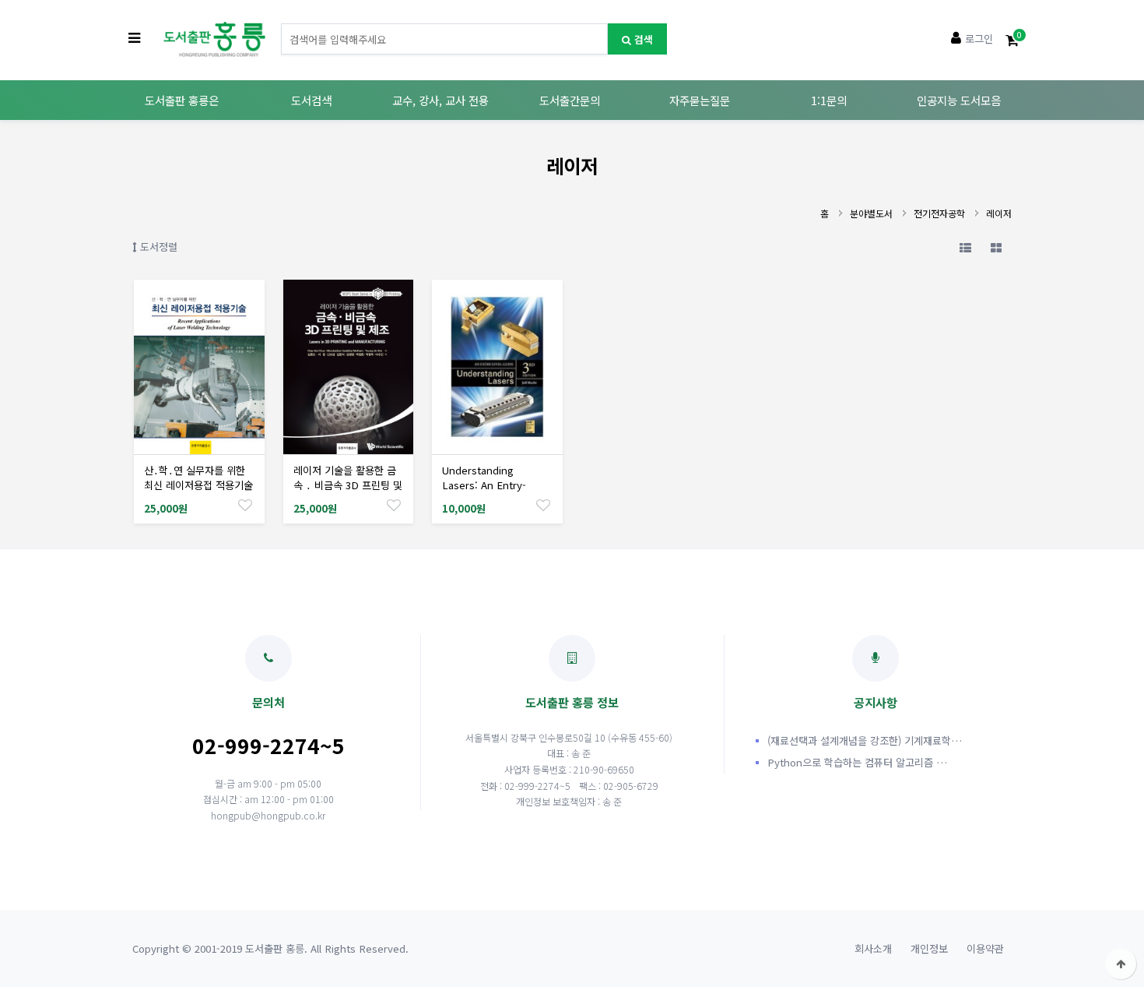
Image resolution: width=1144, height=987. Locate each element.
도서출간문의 (569, 100)
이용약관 (985, 948)
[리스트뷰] (965, 247)
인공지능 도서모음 (959, 100)
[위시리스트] (245, 504)
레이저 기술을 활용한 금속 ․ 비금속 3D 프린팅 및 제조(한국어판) (347, 485)
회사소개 (873, 948)
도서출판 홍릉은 (182, 100)
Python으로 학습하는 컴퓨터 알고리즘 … (857, 762)
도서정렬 (157, 246)
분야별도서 (871, 213)
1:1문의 (829, 100)
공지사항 (875, 701)
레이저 (999, 213)
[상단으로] (1120, 963)
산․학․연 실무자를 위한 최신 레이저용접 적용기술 (198, 477)
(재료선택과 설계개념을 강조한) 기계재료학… (864, 740)
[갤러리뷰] (996, 247)
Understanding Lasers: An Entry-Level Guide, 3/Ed (484, 485)
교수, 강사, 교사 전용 (440, 100)
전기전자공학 (939, 213)
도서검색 (311, 100)
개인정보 (929, 948)
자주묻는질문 (699, 100)
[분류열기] (134, 39)
